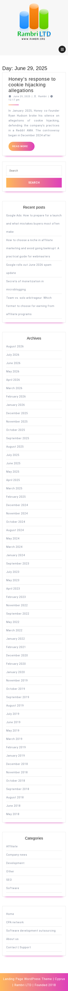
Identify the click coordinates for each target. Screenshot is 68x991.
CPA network (15, 922)
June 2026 (13, 363)
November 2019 (17, 680)
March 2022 (14, 630)
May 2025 (12, 471)
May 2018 (12, 814)
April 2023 (13, 588)
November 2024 (17, 513)
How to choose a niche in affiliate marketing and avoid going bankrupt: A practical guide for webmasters (32, 248)
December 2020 (17, 655)
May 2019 (12, 730)
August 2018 (15, 797)
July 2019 (12, 713)
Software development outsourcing (31, 930)
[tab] (62, 49)
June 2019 (13, 722)
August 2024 (15, 530)
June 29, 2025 (21, 96)
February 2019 (16, 747)
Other (10, 871)
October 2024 (15, 521)
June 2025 (13, 463)
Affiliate (12, 846)
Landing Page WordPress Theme (27, 979)
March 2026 (14, 388)
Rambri (42, 96)
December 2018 (17, 764)
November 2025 (17, 421)
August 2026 (15, 346)
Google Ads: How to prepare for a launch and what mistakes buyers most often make (34, 223)
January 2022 (15, 638)
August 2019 (15, 705)
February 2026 (16, 396)
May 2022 (12, 622)
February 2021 (16, 647)
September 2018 (17, 789)
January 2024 (15, 555)
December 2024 (17, 505)
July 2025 (12, 454)
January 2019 (15, 755)
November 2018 (17, 772)
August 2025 (15, 446)
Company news (16, 854)
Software (12, 888)
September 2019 (17, 697)
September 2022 (17, 613)
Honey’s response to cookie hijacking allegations (32, 84)
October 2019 (15, 688)
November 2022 (17, 605)
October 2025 (15, 429)
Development (15, 863)
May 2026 (12, 371)
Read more (23, 148)
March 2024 (14, 546)
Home (10, 913)
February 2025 (16, 496)
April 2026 (13, 379)
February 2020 (16, 663)
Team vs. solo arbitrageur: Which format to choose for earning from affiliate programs (30, 306)
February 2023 (16, 596)
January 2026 (15, 404)
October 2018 (15, 780)
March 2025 (14, 488)
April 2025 (13, 480)
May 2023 (12, 580)
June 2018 (13, 805)
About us (12, 939)
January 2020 (15, 672)
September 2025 (17, 438)
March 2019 (14, 738)
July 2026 (12, 354)
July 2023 (12, 571)
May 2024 (12, 538)
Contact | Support (18, 947)
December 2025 (17, 413)
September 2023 (17, 563)
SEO (9, 879)
